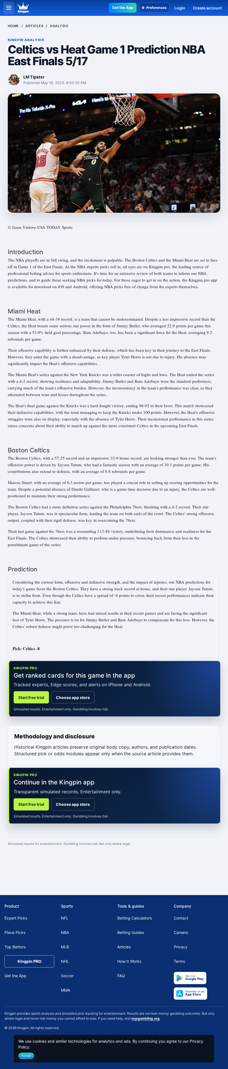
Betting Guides (130, 932)
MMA (65, 990)
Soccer (67, 975)
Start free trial (31, 697)
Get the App (122, 7)
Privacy (180, 946)
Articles (34, 26)
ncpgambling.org (146, 1018)
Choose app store (73, 697)
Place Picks (14, 932)
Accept (26, 1055)
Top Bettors (15, 946)
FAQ (121, 975)
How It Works (129, 961)
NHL (65, 961)
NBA (65, 932)
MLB (65, 946)
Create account (207, 8)
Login (179, 8)
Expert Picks (15, 918)
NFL (64, 918)
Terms (179, 961)
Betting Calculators (134, 918)
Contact (181, 918)
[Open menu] (8, 8)
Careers (181, 932)
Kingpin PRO (29, 961)
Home (13, 26)
